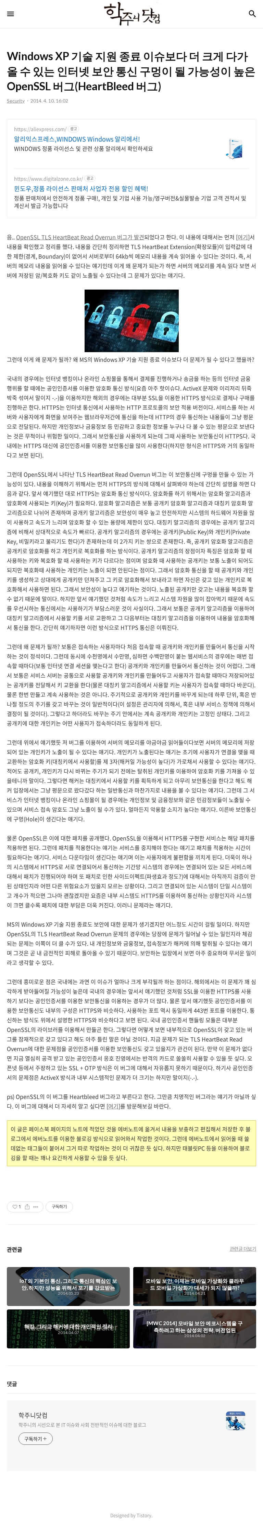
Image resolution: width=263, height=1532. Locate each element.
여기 (243, 237)
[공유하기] (27, 1207)
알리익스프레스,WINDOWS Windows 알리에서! (77, 139)
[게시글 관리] (36, 1207)
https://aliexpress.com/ (40, 129)
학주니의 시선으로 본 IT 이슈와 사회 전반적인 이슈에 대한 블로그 (82, 1424)
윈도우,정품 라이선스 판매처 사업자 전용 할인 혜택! (81, 189)
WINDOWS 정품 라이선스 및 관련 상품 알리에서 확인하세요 (83, 148)
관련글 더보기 (243, 1248)
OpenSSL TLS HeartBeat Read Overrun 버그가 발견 (80, 237)
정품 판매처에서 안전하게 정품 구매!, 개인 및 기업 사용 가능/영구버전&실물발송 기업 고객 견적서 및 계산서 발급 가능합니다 (130, 201)
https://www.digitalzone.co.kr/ (48, 179)
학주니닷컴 (33, 1415)
